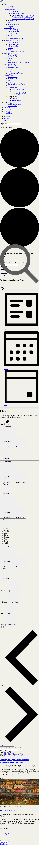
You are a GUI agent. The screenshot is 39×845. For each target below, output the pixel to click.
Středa (6, 535)
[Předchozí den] (21, 685)
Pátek (6, 539)
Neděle (6, 543)
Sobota (6, 541)
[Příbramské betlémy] (19, 805)
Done (2, 424)
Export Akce (4, 842)
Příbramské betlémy (8, 810)
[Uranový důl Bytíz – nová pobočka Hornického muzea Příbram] (11, 754)
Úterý (6, 533)
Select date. (18, 747)
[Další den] (21, 742)
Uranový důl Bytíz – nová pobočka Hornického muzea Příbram (14, 761)
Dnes (1, 745)
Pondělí (6, 531)
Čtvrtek (6, 537)
